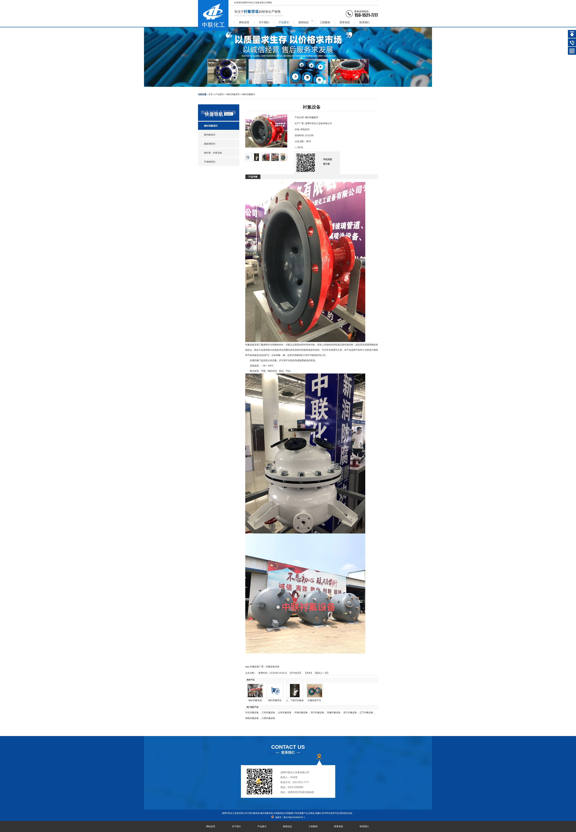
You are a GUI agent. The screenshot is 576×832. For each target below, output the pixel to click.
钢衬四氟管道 (255, 700)
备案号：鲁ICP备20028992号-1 (289, 817)
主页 (210, 94)
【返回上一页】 (321, 673)
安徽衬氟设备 (333, 712)
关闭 (308, 673)
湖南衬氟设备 (252, 718)
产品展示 (220, 94)
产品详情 (252, 176)
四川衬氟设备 (317, 712)
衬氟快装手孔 (314, 700)
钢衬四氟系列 (233, 94)
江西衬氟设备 (268, 718)
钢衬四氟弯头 (275, 700)
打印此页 (295, 673)
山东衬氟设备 (284, 712)
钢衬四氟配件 (249, 94)
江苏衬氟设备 (268, 712)
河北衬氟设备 (252, 712)
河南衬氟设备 (301, 712)
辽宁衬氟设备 (366, 712)
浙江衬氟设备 (350, 712)
